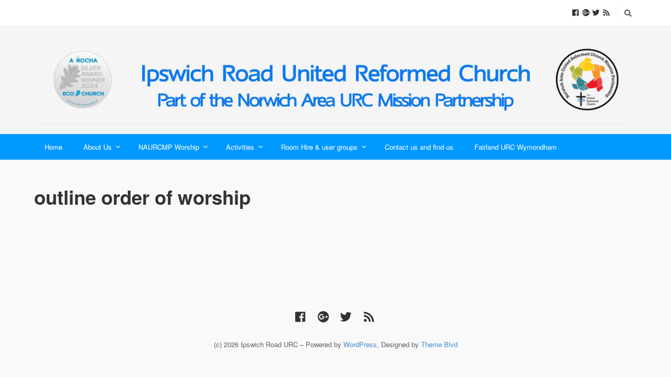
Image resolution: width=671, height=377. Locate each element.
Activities (240, 147)
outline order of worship (142, 196)
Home (53, 147)
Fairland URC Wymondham (515, 147)
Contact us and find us (419, 147)
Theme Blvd (439, 344)
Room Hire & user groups (319, 147)
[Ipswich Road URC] (335, 80)
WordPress (360, 344)
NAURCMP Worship (168, 147)
